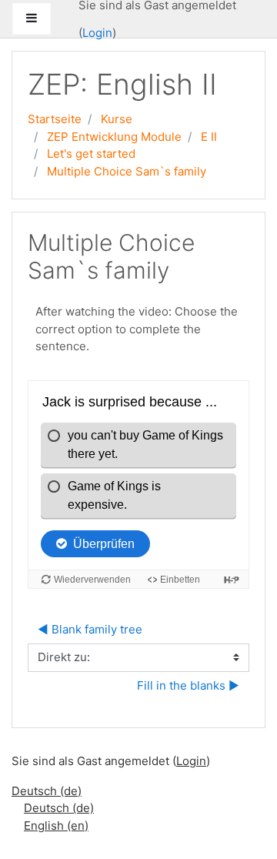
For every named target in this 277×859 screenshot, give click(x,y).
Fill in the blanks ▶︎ (188, 685)
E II (209, 136)
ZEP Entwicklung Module (114, 136)
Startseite (55, 119)
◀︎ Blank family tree (90, 629)
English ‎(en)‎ (56, 825)
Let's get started (91, 153)
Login (97, 32)
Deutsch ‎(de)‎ (47, 791)
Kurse (116, 119)
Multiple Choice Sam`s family (126, 171)
